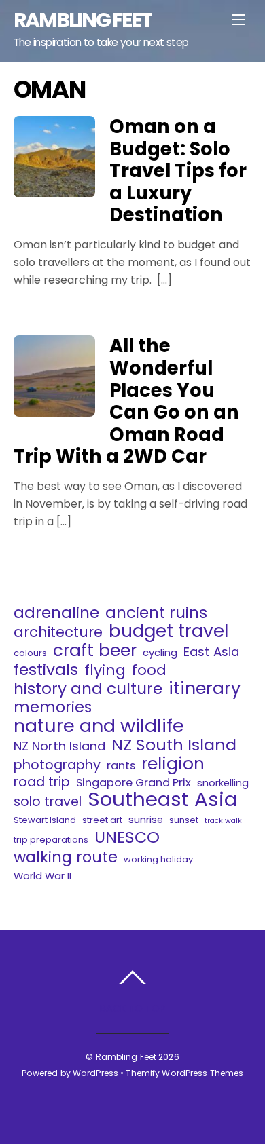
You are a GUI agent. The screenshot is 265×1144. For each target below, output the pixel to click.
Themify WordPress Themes (184, 1073)
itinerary (205, 689)
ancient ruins (156, 613)
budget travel (169, 631)
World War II (42, 876)
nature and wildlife (99, 726)
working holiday (158, 859)
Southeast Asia (162, 799)
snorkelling (223, 783)
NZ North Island (59, 746)
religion (173, 764)
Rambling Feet (126, 1057)
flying (105, 670)
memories (53, 707)
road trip (42, 782)
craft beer (95, 651)
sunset (183, 820)
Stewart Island (45, 820)
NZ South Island (173, 745)
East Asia (211, 652)
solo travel (48, 802)
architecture (58, 632)
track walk (223, 821)
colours (30, 653)
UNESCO (127, 837)
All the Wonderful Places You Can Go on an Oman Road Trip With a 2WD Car (126, 401)
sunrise (145, 819)
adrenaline (56, 613)
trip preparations (51, 839)
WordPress (95, 1073)
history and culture (88, 689)
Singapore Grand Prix (133, 782)
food (149, 670)
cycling (160, 652)
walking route (66, 857)
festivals (46, 670)
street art (102, 820)
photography (57, 765)
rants (121, 766)
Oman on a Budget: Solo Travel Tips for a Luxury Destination (178, 171)
